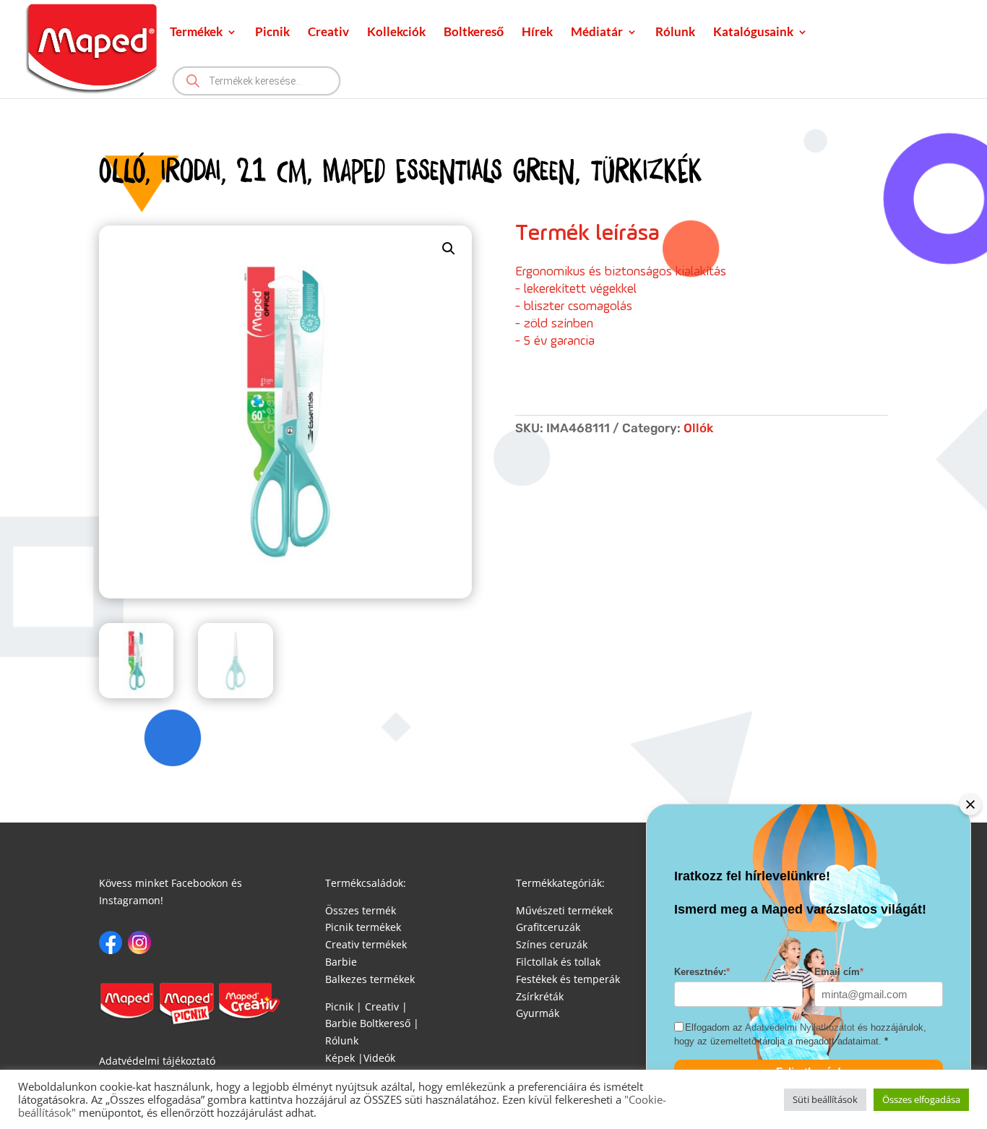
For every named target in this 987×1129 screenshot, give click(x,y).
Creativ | (385, 1006)
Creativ (328, 33)
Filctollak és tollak (558, 962)
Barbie (341, 962)
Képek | (344, 1058)
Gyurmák (537, 1013)
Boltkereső (474, 33)
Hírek (537, 33)
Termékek (196, 33)
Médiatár (597, 33)
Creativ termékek (366, 944)
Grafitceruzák (548, 927)
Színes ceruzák (551, 944)
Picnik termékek (363, 927)
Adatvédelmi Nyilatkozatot (800, 1028)
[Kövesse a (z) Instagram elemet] (139, 942)
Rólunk (675, 33)
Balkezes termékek (370, 979)
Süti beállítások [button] (825, 1099)
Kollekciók (396, 33)
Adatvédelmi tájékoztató (157, 1061)
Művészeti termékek (564, 910)
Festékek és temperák (568, 979)
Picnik (272, 33)
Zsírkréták (540, 996)
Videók (379, 1058)
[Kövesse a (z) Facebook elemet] (110, 942)
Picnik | (343, 1006)
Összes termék (360, 910)
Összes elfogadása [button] (921, 1099)
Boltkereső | (389, 1023)
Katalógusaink (753, 33)
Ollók (698, 428)
